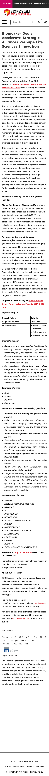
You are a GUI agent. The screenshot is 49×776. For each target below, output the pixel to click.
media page (40, 603)
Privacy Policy (36, 772)
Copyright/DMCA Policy (17, 772)
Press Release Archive (28, 761)
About (13, 761)
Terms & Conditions (35, 766)
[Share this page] (45, 22)
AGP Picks (6, 4)
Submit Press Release (14, 766)
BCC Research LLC (20, 618)
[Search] (33, 22)
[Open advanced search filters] (39, 22)
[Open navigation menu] (4, 22)
